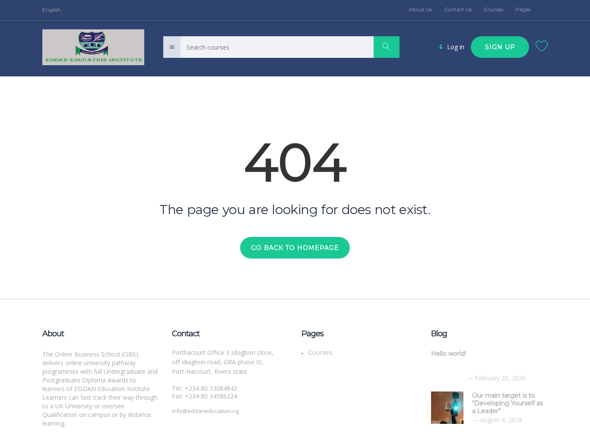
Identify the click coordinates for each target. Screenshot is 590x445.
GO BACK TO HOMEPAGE (295, 248)
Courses (493, 9)
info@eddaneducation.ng (205, 411)
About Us (420, 9)
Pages (522, 9)
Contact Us (458, 9)
